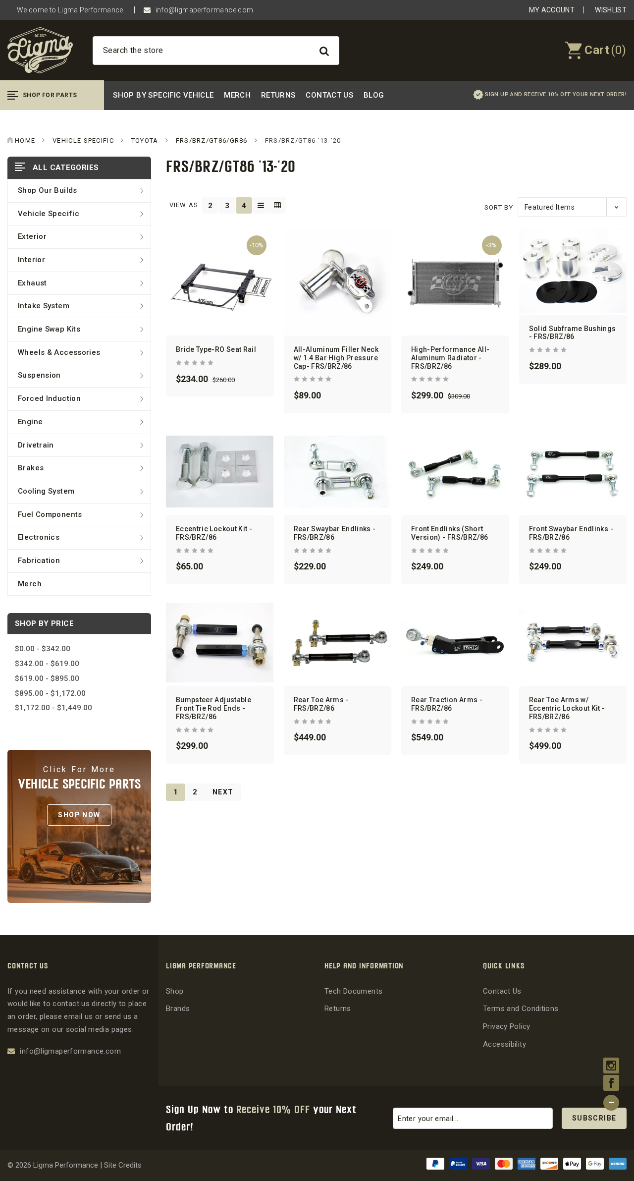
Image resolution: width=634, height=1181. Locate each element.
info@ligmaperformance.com (205, 10)
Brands (178, 1008)
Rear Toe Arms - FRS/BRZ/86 (321, 704)
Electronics (38, 537)
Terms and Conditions (521, 1008)
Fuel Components (50, 514)
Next (223, 792)
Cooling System (46, 491)
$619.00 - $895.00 (47, 678)
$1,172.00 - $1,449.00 (53, 707)
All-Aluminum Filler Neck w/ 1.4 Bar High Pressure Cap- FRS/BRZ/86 (336, 357)
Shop (175, 991)
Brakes (31, 467)
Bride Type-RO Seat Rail (216, 349)
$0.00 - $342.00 (42, 648)
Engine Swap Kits (49, 329)
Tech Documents (353, 991)
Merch (237, 95)
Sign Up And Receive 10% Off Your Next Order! (556, 94)
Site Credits (123, 1165)
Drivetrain (36, 445)
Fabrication (39, 560)
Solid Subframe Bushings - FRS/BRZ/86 (572, 333)
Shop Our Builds (47, 190)
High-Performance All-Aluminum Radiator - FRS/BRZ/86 (450, 357)
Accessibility (504, 1044)
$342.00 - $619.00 (47, 663)
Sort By (498, 207)
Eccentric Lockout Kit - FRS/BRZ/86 (214, 533)
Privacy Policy (506, 1026)
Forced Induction (49, 398)
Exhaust (32, 283)
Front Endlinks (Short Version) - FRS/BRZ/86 (449, 533)
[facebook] (611, 1084)
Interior (31, 259)
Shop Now (79, 815)
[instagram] (611, 1066)
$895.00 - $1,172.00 (50, 693)
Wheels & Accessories (59, 352)
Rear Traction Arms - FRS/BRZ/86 (446, 704)
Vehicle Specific (48, 213)
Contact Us (329, 95)
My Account (552, 10)
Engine (30, 421)
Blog (374, 95)
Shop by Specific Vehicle (163, 95)
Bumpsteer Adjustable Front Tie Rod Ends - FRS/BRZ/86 (213, 708)
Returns (278, 95)
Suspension (39, 375)
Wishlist (611, 10)
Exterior (32, 236)
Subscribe (594, 1118)
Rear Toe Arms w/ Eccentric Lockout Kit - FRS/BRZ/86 (567, 708)
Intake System (43, 305)
